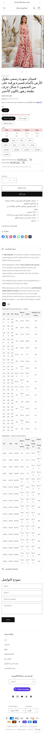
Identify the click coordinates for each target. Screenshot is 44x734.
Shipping (4, 98)
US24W (37, 150)
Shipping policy (21, 729)
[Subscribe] (32, 681)
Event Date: (6, 163)
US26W (6, 154)
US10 (5, 145)
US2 (5, 140)
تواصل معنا (7, 659)
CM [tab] (8, 304)
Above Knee (8, 123)
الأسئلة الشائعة (9, 654)
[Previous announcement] (4, 2)
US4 (13, 140)
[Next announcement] (40, 2)
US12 (14, 145)
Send (8, 620)
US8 (29, 140)
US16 (32, 145)
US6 (21, 140)
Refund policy (24, 726)
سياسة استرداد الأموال (11, 663)
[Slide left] (17, 72)
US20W (16, 150)
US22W (26, 150)
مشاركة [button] (6, 231)
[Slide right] (26, 72)
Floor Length (8, 118)
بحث (5, 640)
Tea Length (23, 118)
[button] (4, 8)
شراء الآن (22, 194)
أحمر (5, 110)
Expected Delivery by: (9, 160)
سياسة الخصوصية (9, 668)
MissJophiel (14, 726)
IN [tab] (4, 304)
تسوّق (6, 649)
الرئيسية (6, 644)
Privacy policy (33, 726)
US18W (6, 150)
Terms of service (10, 729)
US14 (23, 145)
